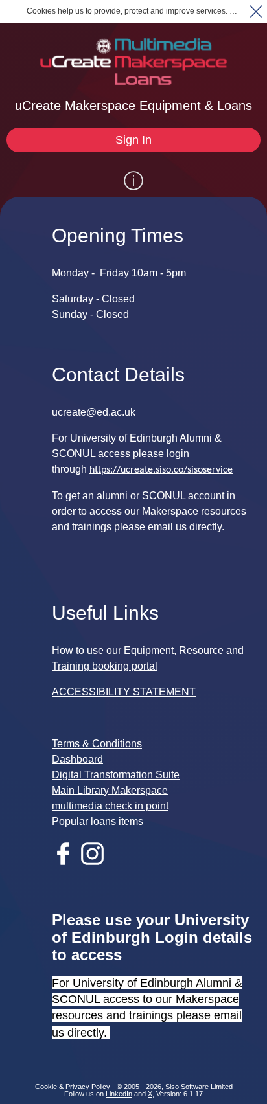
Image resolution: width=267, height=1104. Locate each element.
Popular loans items (97, 821)
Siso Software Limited (199, 1086)
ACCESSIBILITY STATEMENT (124, 691)
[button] (256, 11)
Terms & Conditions (97, 743)
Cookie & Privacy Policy (72, 1086)
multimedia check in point (110, 805)
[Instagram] (95, 861)
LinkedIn (119, 1094)
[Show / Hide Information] (133, 180)
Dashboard (77, 759)
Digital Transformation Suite (116, 774)
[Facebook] (66, 861)
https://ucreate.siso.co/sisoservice (161, 470)
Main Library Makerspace (110, 790)
